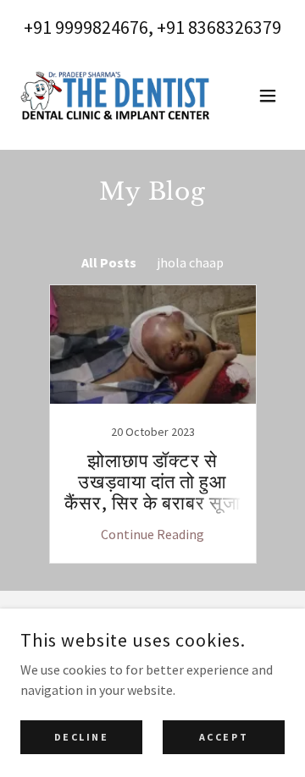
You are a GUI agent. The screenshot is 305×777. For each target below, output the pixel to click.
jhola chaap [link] (190, 262)
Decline (81, 736)
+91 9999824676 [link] (86, 27)
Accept (223, 736)
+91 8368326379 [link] (219, 27)
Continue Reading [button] (152, 534)
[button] (268, 96)
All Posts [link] (108, 262)
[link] (115, 96)
